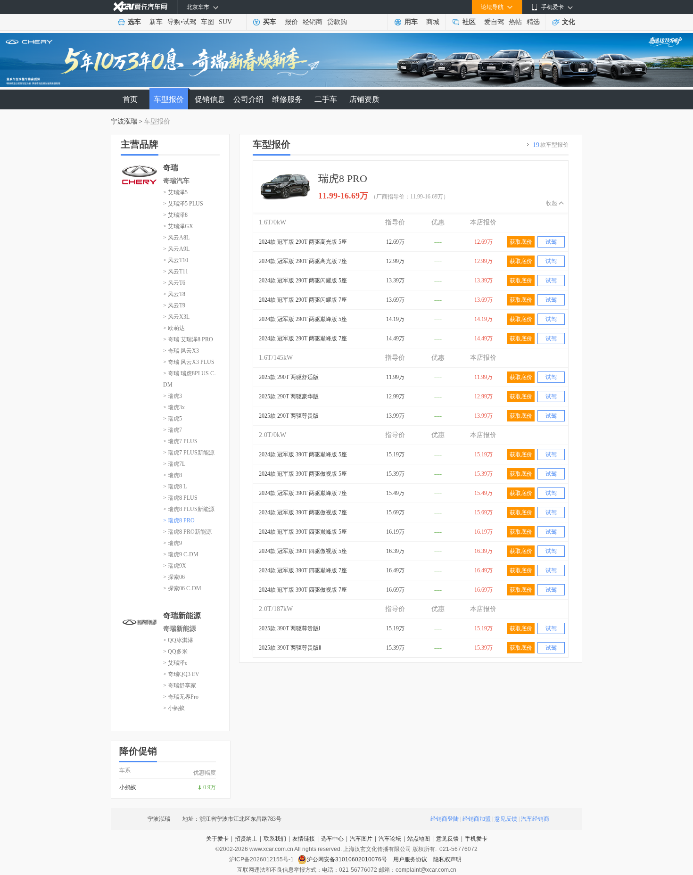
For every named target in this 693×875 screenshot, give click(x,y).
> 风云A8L (176, 237)
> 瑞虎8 (172, 475)
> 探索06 (174, 577)
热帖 (515, 21)
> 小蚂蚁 (174, 708)
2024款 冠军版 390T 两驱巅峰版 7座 (303, 493)
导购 (174, 21)
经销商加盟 (476, 819)
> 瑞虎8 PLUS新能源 (188, 509)
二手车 (325, 99)
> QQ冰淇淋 (178, 640)
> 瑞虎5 (172, 418)
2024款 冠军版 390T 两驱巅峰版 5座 (303, 454)
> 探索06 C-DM (182, 588)
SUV (225, 21)
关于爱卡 (217, 838)
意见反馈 (506, 819)
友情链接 (303, 838)
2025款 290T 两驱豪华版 (289, 396)
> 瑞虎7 (172, 430)
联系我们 (275, 838)
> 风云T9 (174, 305)
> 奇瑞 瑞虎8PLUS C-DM (189, 379)
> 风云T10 (175, 260)
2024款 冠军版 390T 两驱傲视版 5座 (303, 474)
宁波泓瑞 (124, 121)
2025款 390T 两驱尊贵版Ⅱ (290, 647)
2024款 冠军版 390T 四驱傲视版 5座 (303, 551)
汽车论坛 (390, 838)
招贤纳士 (246, 838)
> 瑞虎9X (174, 565)
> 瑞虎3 (172, 396)
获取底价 (521, 242)
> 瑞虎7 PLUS (180, 441)
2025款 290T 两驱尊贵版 (289, 416)
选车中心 (332, 838)
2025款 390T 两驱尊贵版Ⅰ (290, 628)
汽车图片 (361, 838)
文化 (568, 21)
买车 (269, 21)
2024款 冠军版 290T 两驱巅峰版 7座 (303, 338)
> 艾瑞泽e (175, 663)
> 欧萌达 (174, 328)
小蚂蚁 (127, 787)
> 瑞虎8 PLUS (180, 498)
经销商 (312, 21)
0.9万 (209, 787)
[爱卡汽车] (140, 7)
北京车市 (198, 7)
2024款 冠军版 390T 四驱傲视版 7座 (303, 589)
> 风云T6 (174, 283)
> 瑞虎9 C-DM (180, 554)
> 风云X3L (176, 317)
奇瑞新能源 (179, 628)
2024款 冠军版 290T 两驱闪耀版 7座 (303, 300)
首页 (130, 99)
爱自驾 (494, 21)
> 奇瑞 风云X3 (181, 350)
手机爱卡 (476, 838)
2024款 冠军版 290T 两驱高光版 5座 (303, 242)
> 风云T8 (174, 294)
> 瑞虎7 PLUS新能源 (188, 452)
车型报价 (169, 99)
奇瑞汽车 (176, 180)
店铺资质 (364, 99)
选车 (134, 21)
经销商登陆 (444, 819)
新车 (156, 21)
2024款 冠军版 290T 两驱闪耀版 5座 (303, 280)
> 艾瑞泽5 (175, 192)
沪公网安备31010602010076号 (347, 859)
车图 (207, 21)
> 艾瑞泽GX (178, 226)
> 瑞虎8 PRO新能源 (187, 531)
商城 (432, 21)
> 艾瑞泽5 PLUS (183, 203)
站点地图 (418, 838)
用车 (411, 21)
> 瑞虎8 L (175, 486)
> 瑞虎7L (174, 464)
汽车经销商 (535, 819)
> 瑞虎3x (174, 407)
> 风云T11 (175, 271)
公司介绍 (248, 99)
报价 (291, 21)
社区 (469, 21)
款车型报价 (551, 145)
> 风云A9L (176, 249)
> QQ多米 (175, 651)
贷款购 (337, 21)
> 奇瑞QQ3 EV (181, 674)
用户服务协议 (411, 859)
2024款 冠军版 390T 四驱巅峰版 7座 (303, 570)
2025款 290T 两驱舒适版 (289, 377)
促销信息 (210, 99)
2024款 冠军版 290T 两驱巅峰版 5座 (303, 319)
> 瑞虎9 (172, 543)
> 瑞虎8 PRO (179, 520)
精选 (533, 21)
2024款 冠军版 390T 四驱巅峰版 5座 (303, 531)
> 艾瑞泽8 (175, 215)
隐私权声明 (447, 859)
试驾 (189, 21)
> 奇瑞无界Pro (180, 696)
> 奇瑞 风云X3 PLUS (188, 362)
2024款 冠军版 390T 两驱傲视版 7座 (303, 512)
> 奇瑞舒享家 (179, 685)
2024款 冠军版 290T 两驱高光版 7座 (303, 261)
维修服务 (287, 99)
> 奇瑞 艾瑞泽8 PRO (188, 339)
